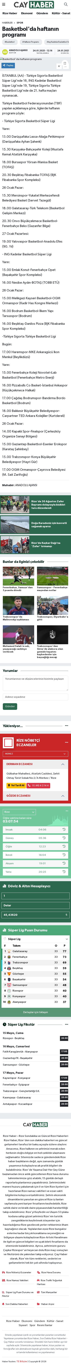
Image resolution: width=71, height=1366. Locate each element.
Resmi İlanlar (44, 1325)
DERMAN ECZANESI (19, 764)
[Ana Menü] (3, 4)
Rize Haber (9, 13)
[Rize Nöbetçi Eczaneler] (66, 742)
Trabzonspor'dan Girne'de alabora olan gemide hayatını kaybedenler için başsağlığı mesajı (50, 651)
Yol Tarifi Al (17, 785)
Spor (20, 23)
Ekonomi (27, 13)
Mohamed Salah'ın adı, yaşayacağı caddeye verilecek (16, 649)
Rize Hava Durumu (51, 1272)
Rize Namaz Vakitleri (17, 1280)
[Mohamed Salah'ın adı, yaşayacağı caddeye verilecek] (18, 634)
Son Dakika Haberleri (17, 1304)
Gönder (10, 706)
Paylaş (10, 65)
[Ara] (66, 4)
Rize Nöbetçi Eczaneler (18, 1272)
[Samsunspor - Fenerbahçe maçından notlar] (52, 576)
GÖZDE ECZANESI (18, 795)
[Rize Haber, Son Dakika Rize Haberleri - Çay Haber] (34, 4)
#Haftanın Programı (30, 42)
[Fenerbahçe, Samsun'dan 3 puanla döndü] (18, 576)
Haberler (7, 23)
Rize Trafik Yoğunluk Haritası (49, 1282)
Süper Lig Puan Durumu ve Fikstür (18, 1294)
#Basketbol (9, 42)
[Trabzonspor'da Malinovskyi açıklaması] (18, 605)
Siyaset (23, 1325)
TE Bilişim (22, 1362)
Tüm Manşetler (49, 1292)
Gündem (42, 13)
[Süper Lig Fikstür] (66, 1024)
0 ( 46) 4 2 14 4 (40, 785)
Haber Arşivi (47, 1304)
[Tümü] (66, 726)
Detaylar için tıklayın (35, 1012)
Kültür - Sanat (61, 13)
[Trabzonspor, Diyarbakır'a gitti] (52, 605)
